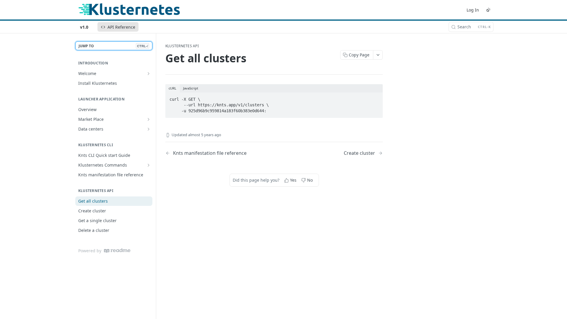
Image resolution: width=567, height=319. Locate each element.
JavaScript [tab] (190, 88)
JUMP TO (113, 45)
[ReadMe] (117, 250)
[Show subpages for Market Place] (148, 119)
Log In (473, 10)
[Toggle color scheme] (488, 9)
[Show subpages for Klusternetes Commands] (148, 165)
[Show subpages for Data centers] (148, 129)
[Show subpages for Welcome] (148, 73)
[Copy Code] (375, 97)
